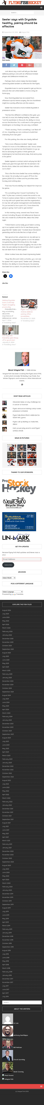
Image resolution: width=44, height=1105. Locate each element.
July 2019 (5, 911)
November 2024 (7, 684)
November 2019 (7, 897)
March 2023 (6, 755)
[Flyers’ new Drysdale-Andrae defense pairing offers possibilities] (29, 303)
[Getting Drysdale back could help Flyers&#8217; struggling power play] (11, 311)
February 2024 (7, 716)
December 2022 (7, 766)
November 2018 (7, 940)
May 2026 (5, 621)
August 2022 (6, 780)
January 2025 (7, 677)
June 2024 (5, 702)
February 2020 (7, 887)
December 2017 (7, 979)
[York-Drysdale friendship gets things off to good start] (10, 329)
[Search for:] (22, 13)
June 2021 (5, 830)
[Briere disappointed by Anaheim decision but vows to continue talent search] (21, 462)
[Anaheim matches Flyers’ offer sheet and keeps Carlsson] (31, 462)
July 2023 (5, 741)
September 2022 (8, 777)
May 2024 (5, 706)
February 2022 (7, 802)
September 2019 (8, 904)
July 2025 (5, 656)
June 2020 (6, 872)
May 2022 (5, 791)
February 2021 (7, 844)
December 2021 (7, 809)
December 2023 (7, 723)
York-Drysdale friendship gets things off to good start (10, 338)
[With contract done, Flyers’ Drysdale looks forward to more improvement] (21, 447)
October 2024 (7, 688)
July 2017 (5, 986)
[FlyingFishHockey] (22, 4)
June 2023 (5, 745)
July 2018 (5, 954)
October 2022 (7, 773)
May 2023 (5, 748)
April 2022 (5, 794)
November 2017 (7, 982)
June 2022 (5, 787)
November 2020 (8, 855)
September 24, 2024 (11, 32)
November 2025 (7, 642)
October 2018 (7, 943)
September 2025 (8, 649)
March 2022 (6, 798)
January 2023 (7, 762)
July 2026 (5, 614)
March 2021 (6, 840)
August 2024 (6, 695)
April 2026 (5, 624)
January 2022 (7, 805)
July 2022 (5, 784)
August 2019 (6, 908)
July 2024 (5, 699)
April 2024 (5, 709)
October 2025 (7, 645)
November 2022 (7, 770)
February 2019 (7, 929)
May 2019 (5, 918)
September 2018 (8, 947)
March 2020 (6, 883)
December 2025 (7, 638)
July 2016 (5, 996)
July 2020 (5, 869)
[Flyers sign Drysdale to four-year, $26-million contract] (31, 447)
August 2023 (6, 738)
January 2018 (7, 975)
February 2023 (7, 759)
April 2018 (5, 964)
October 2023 (7, 731)
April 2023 (5, 752)
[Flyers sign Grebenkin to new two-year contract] (11, 447)
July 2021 (5, 826)
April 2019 (5, 922)
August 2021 (6, 823)
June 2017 (5, 989)
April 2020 (5, 879)
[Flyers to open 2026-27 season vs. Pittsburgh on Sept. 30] (11, 462)
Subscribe (8, 565)
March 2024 (6, 713)
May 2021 (5, 833)
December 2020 (8, 851)
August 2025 (6, 653)
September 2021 (7, 819)
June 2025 (5, 660)
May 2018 (5, 961)
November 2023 (7, 727)
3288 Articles (31, 370)
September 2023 (8, 734)
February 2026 (7, 631)
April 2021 (5, 837)
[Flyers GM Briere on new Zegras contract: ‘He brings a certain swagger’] (21, 455)
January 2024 (7, 720)
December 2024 (7, 681)
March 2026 (6, 628)
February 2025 (7, 674)
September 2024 (8, 692)
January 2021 (7, 848)
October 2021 (7, 816)
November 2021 (7, 812)
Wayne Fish (25, 32)
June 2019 (5, 915)
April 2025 (5, 667)
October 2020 (7, 858)
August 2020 (6, 865)
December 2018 (7, 936)
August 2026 (6, 610)
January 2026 (7, 635)
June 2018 (5, 957)
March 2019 (6, 925)
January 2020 (7, 890)
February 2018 (7, 972)
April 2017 (5, 993)
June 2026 (5, 617)
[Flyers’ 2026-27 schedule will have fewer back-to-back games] (11, 455)
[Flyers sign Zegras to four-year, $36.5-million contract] (31, 455)
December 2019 (7, 894)
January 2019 (7, 933)
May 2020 (5, 876)
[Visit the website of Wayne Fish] (22, 385)
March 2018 (6, 968)
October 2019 (7, 901)
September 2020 (8, 862)
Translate (19, 594)
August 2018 (6, 950)
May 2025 (5, 663)
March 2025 (6, 670)
